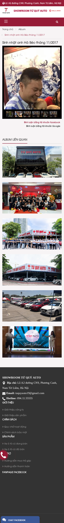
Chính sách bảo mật (15, 432)
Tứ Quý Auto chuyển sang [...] (32, 263)
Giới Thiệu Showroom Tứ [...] (32, 227)
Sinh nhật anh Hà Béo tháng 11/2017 (25, 34)
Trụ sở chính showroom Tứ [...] (32, 155)
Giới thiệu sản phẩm (15, 415)
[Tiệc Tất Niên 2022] (32, 197)
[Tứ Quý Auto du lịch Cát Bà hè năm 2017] (32, 341)
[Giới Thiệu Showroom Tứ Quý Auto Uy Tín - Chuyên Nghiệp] (32, 233)
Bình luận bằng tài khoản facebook (42, 122)
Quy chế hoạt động (15, 426)
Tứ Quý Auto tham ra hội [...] (32, 299)
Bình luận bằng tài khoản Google (43, 125)
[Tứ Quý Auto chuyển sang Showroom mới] (32, 269)
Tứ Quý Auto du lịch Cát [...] (32, 335)
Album (22, 29)
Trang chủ (7, 29)
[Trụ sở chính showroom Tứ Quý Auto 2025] (32, 161)
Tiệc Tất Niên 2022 (32, 191)
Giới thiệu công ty (14, 409)
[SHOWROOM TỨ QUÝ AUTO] (32, 10)
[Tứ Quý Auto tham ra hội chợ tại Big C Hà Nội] (32, 305)
